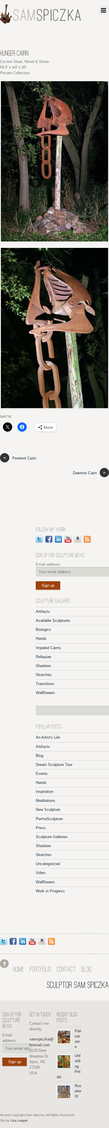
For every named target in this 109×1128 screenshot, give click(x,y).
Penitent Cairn (19, 457)
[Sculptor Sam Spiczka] (40, 21)
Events (42, 773)
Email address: (48, 564)
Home (18, 969)
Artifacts (43, 611)
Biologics (43, 629)
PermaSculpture (49, 819)
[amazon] (77, 539)
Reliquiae (43, 657)
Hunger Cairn (14, 53)
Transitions (45, 684)
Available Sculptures (53, 620)
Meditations (45, 800)
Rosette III (78, 1091)
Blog (39, 755)
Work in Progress (50, 891)
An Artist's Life (48, 737)
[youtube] (68, 539)
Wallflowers (45, 693)
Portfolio (40, 969)
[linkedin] (58, 539)
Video (40, 873)
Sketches (44, 675)
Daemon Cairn (89, 472)
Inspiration (44, 791)
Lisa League (19, 1120)
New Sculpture (48, 809)
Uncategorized (48, 864)
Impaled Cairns (48, 648)
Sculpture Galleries (52, 837)
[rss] (87, 539)
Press (41, 828)
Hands (41, 638)
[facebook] (48, 539)
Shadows (43, 666)
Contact (66, 969)
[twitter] (39, 539)
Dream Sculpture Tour (54, 764)
